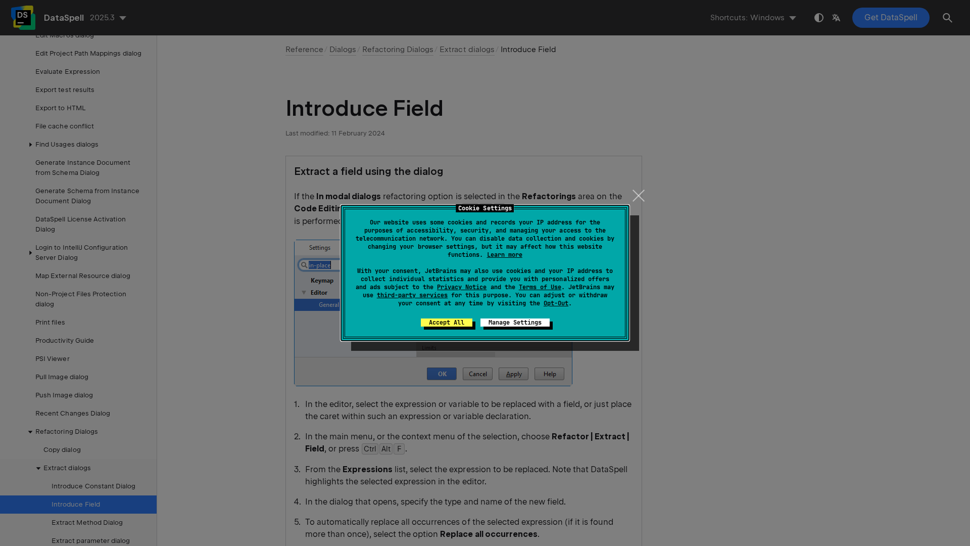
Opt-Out (556, 303)
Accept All (446, 322)
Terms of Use (540, 287)
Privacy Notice (462, 287)
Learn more (504, 255)
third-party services (412, 295)
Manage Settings (515, 322)
